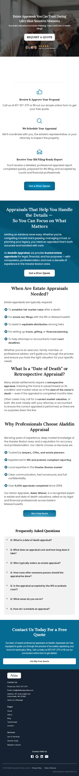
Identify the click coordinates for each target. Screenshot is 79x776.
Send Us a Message (15, 700)
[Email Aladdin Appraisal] (47, 757)
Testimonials (12, 722)
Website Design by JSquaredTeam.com (65, 771)
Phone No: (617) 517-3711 (17, 687)
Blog (9, 718)
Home (9, 711)
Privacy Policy (37, 768)
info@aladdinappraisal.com (22, 690)
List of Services (13, 737)
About (9, 715)
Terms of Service (50, 768)
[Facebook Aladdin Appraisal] (32, 757)
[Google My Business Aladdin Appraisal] (37, 757)
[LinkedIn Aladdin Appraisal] (42, 757)
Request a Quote (14, 745)
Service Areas (12, 741)
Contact (10, 726)
